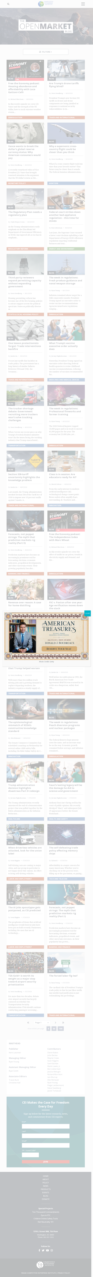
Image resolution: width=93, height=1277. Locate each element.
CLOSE (87, 613)
